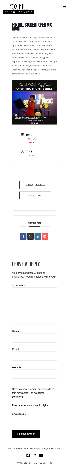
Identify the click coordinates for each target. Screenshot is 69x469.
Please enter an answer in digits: (30, 405)
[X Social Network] (30, 236)
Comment (18, 285)
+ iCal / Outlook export (35, 195)
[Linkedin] (37, 236)
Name (16, 331)
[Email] (45, 236)
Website (16, 367)
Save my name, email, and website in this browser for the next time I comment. (33, 393)
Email (16, 349)
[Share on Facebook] (23, 236)
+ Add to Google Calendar (35, 185)
